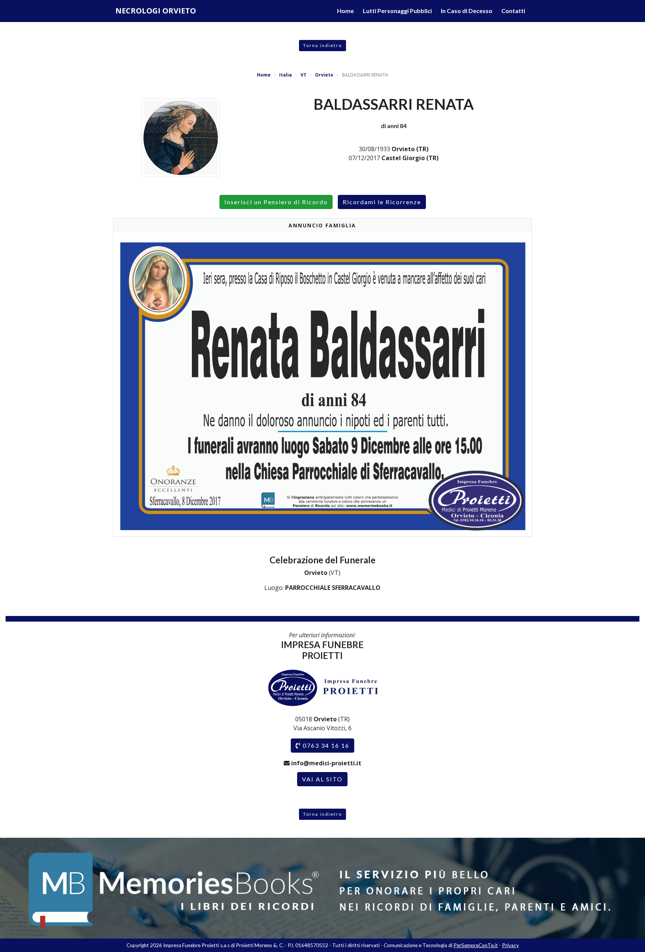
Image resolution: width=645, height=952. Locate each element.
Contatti (513, 10)
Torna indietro (322, 45)
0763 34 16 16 (325, 745)
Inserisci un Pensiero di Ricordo (276, 201)
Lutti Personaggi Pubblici (397, 10)
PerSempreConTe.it (476, 945)
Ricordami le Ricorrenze (382, 201)
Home (345, 10)
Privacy (510, 945)
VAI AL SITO (322, 779)
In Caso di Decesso (466, 10)
